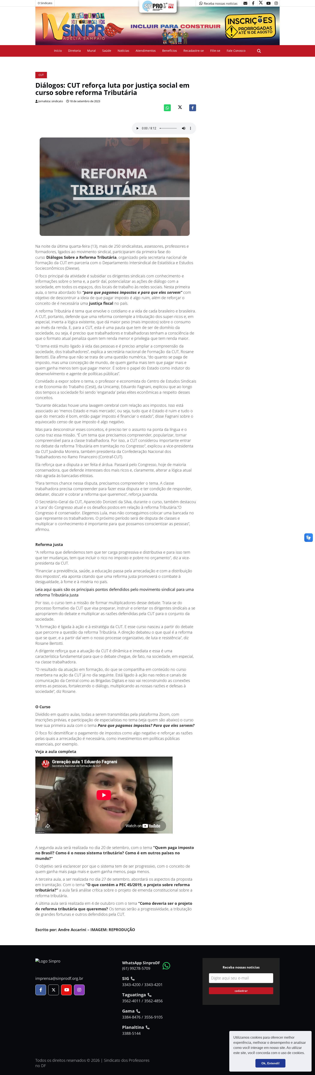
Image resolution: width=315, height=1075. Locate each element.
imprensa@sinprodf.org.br (59, 978)
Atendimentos (146, 51)
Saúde (106, 51)
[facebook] (253, 3)
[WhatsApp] (167, 107)
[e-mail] (245, 3)
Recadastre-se (193, 51)
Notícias (123, 51)
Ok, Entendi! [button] (270, 1063)
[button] (306, 1053)
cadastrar (241, 991)
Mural (91, 51)
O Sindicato (45, 3)
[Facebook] (192, 107)
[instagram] (276, 3)
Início (58, 51)
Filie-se (215, 51)
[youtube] (268, 3)
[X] (261, 3)
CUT (41, 75)
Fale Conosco (236, 51)
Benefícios (169, 51)
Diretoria (74, 51)
